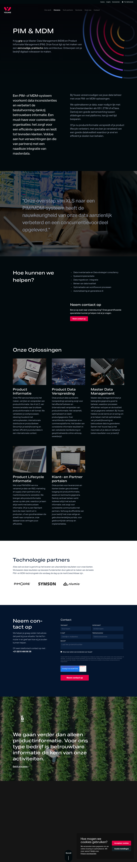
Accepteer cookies (121, 843)
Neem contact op (79, 319)
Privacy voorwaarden (88, 854)
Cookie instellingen (121, 849)
